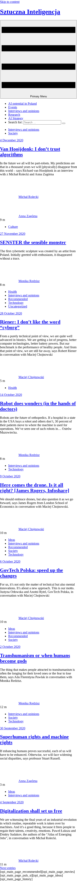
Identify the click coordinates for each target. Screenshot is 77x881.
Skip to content (10, 1)
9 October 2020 (10, 476)
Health (12, 291)
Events (12, 107)
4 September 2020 (12, 802)
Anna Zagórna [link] (27, 216)
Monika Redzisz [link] (29, 281)
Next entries (8, 868)
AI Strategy (15, 118)
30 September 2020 (12, 728)
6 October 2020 (10, 561)
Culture (13, 226)
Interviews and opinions (23, 111)
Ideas (11, 540)
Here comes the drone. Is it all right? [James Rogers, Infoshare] (34, 487)
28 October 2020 (11, 313)
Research (14, 114)
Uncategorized (17, 306)
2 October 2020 (10, 646)
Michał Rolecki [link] (28, 197)
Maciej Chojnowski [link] (31, 377)
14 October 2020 (11, 394)
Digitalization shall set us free (31, 811)
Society (13, 133)
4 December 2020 (11, 140)
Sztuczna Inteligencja (30, 11)
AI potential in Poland (22, 103)
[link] (9, 197)
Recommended (18, 299)
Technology (16, 302)
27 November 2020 (12, 233)
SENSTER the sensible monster (33, 242)
